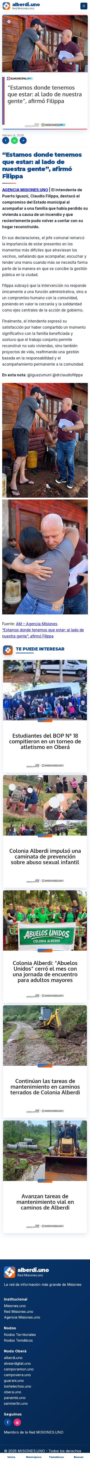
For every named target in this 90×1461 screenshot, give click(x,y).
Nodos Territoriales (20, 1334)
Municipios (34, 1457)
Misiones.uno (15, 1306)
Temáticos (56, 1457)
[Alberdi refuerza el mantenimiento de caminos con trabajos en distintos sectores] (45, 1176)
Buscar (79, 1457)
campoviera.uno (17, 1375)
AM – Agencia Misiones (36, 624)
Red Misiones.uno (18, 1311)
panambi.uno (15, 1397)
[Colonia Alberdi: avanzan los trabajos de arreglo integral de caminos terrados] (45, 1061)
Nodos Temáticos (18, 1340)
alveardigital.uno (17, 1363)
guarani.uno (14, 1380)
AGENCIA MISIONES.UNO (25, 190)
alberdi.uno (13, 1357)
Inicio (11, 1457)
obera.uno (12, 1392)
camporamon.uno (19, 1369)
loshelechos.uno (17, 1386)
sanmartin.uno (16, 1403)
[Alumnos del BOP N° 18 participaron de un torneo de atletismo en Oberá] (45, 716)
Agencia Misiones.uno (22, 1317)
